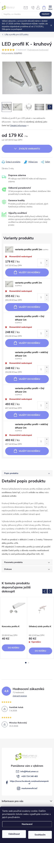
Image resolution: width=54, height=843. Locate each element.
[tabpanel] (13, 628)
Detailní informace (18, 125)
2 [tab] (28, 662)
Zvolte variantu (29, 148)
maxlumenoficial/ (29, 788)
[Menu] (50, 7)
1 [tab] (25, 662)
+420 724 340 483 (29, 776)
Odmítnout (14, 834)
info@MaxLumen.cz (29, 771)
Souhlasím (40, 834)
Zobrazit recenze (20, 696)
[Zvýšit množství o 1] (47, 261)
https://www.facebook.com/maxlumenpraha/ (29, 782)
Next (50, 591)
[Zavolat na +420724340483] (33, 7)
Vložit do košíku (29, 272)
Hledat (45, 14)
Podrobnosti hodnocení (37, 50)
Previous (44, 591)
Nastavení (27, 824)
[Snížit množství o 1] (47, 265)
